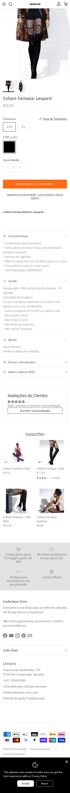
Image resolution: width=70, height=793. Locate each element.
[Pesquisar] (12, 4)
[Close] (67, 761)
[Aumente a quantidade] (21, 168)
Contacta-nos (35, 698)
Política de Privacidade (14, 749)
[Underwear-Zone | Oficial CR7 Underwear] (35, 4)
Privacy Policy (39, 776)
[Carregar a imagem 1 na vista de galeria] (35, 43)
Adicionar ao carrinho (35, 184)
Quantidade (11, 160)
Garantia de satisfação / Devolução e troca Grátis (35, 196)
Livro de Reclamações (14, 754)
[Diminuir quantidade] (6, 168)
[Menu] (4, 4)
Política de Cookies (40, 749)
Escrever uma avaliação (35, 410)
